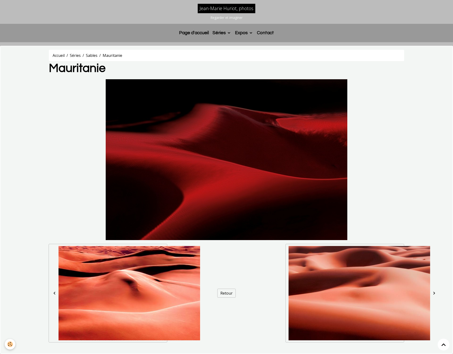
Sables (91, 55)
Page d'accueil (194, 32)
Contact (265, 32)
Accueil (59, 55)
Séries (220, 32)
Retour (226, 293)
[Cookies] (10, 344)
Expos (242, 32)
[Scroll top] (443, 344)
